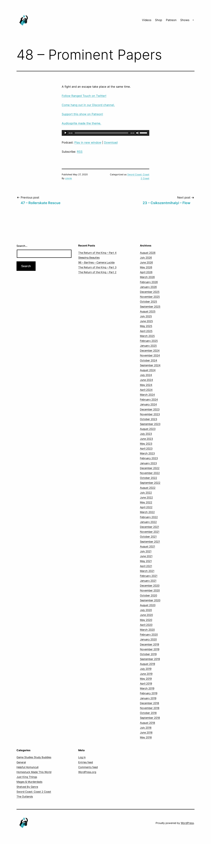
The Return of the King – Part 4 (97, 252)
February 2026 (149, 282)
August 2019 (147, 663)
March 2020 (147, 629)
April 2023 (146, 448)
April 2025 (146, 331)
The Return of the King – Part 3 (97, 267)
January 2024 (148, 404)
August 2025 (147, 311)
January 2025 (148, 345)
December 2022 (149, 468)
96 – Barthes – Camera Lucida (96, 262)
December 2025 (149, 291)
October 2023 (148, 419)
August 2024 (148, 370)
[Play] (65, 132)
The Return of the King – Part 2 (97, 272)
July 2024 (146, 375)
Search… (22, 245)
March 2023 (147, 453)
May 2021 (146, 561)
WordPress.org (87, 772)
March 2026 (147, 277)
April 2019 (146, 683)
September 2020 (150, 600)
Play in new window (87, 142)
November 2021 (149, 531)
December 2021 (149, 526)
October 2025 (148, 301)
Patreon (171, 20)
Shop (158, 20)
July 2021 (145, 551)
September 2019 (150, 659)
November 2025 (150, 296)
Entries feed (85, 762)
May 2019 (146, 678)
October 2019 (148, 654)
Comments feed (88, 767)
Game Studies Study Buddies (34, 757)
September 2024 (150, 365)
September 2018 (150, 717)
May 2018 (146, 737)
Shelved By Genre (27, 786)
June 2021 (146, 556)
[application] (105, 133)
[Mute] (137, 132)
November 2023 (150, 414)
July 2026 (146, 257)
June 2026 (146, 262)
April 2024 (146, 389)
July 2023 (146, 433)
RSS (80, 151)
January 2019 (148, 698)
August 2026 (147, 252)
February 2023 (149, 458)
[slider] (144, 132)
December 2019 (149, 644)
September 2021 (150, 541)
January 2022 (148, 521)
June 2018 (146, 732)
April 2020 (146, 624)
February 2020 (149, 634)
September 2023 (150, 424)
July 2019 (145, 668)
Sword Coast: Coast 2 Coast (34, 791)
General (21, 762)
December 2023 (149, 409)
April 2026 (146, 272)
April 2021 (146, 566)
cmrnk (68, 178)
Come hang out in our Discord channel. (88, 105)
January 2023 (148, 463)
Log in (82, 757)
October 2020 (148, 595)
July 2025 (146, 316)
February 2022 (149, 517)
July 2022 (146, 492)
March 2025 (147, 335)
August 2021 (147, 546)
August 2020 (147, 605)
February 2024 (149, 399)
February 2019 (148, 693)
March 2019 (147, 688)
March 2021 (147, 570)
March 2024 (147, 394)
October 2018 (148, 712)
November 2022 (150, 472)
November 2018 (149, 708)
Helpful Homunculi (27, 767)
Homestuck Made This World (34, 772)
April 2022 (146, 507)
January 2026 (148, 286)
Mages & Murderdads (29, 781)
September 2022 (150, 482)
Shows (184, 20)
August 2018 (147, 722)
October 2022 (148, 477)
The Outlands (25, 796)
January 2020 (148, 639)
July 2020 (146, 610)
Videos (146, 20)
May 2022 (146, 502)
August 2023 (147, 428)
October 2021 (148, 536)
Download (111, 142)
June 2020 (146, 614)
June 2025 (146, 321)
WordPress (187, 823)
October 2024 (148, 360)
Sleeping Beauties (89, 257)
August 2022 (147, 487)
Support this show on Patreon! (82, 114)
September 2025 (150, 306)
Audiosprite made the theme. (81, 123)
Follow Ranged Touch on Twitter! (84, 96)
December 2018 (149, 703)
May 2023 (146, 443)
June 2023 (146, 438)
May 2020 (146, 619)
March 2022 (147, 512)
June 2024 (146, 379)
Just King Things (27, 776)
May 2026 (146, 267)
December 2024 (150, 350)
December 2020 (149, 585)
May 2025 (146, 326)
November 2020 (150, 590)
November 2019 (149, 649)
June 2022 (146, 497)
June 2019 (146, 673)
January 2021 (148, 580)
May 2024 (146, 384)
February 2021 (148, 575)
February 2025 (149, 340)
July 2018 (145, 727)
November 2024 (150, 355)
